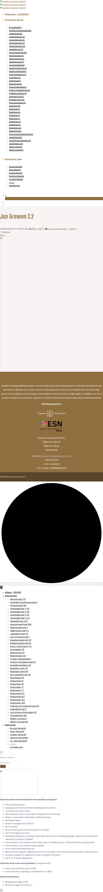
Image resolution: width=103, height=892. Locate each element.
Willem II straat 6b (16, 150)
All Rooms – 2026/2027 (17, 14)
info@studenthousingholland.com (54, 456)
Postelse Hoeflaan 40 (18, 93)
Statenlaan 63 (14, 112)
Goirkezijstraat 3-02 (17, 46)
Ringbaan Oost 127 (16, 96)
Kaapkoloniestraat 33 (18, 68)
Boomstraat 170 (15, 27)
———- (11, 182)
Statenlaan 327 (15, 128)
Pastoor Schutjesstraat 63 (19, 90)
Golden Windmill (15, 173)
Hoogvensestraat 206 (18, 52)
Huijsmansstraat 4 (16, 55)
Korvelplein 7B (14, 77)
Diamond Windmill (16, 176)
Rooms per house (14, 19)
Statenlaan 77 (14, 118)
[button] (54, 195)
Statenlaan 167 (15, 124)
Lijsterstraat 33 (15, 80)
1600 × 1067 (37, 228)
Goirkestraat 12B (15, 33)
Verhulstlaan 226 (16, 143)
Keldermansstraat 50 (17, 71)
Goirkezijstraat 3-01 (17, 43)
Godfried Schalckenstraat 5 (20, 30)
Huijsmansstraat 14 (16, 58)
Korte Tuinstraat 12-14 (17, 74)
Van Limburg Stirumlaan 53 (20, 140)
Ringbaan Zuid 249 (16, 99)
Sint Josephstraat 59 (17, 102)
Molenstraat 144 (15, 84)
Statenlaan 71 (14, 115)
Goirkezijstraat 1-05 (17, 40)
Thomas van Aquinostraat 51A (21, 134)
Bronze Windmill (15, 166)
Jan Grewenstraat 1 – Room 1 (62, 228)
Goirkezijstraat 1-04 (17, 36)
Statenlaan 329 (15, 131)
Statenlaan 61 (14, 109)
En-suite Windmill (16, 179)
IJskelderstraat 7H (16, 62)
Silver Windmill (15, 169)
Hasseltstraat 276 (16, 49)
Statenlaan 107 (15, 121)
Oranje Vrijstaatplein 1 (18, 87)
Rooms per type (13, 159)
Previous (6, 232)
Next (2, 235)
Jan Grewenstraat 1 (17, 65)
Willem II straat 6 (15, 146)
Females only (14, 185)
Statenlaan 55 (14, 106)
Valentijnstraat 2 (15, 137)
